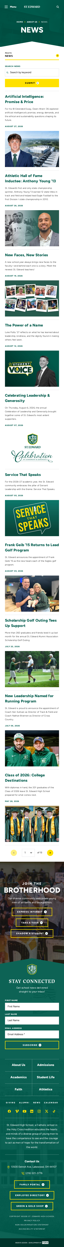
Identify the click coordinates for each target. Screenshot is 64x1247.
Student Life (46, 1077)
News (37, 1103)
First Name (11, 1000)
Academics (18, 1077)
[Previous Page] (14, 853)
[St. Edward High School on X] (47, 1111)
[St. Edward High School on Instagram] (39, 1111)
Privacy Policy (32, 1221)
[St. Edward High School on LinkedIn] (32, 1111)
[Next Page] (50, 853)
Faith (18, 1089)
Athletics (45, 1089)
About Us (32, 22)
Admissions (45, 1065)
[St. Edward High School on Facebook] (9, 1111)
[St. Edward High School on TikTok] (54, 1111)
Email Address (13, 1028)
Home (20, 22)
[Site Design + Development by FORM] (32, 1242)
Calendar (51, 1103)
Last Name (11, 1014)
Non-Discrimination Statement (32, 1225)
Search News (12, 66)
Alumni (24, 1103)
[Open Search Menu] (58, 7)
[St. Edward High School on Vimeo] (17, 1111)
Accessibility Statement (32, 1229)
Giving (10, 1103)
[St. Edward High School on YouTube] (24, 1111)
